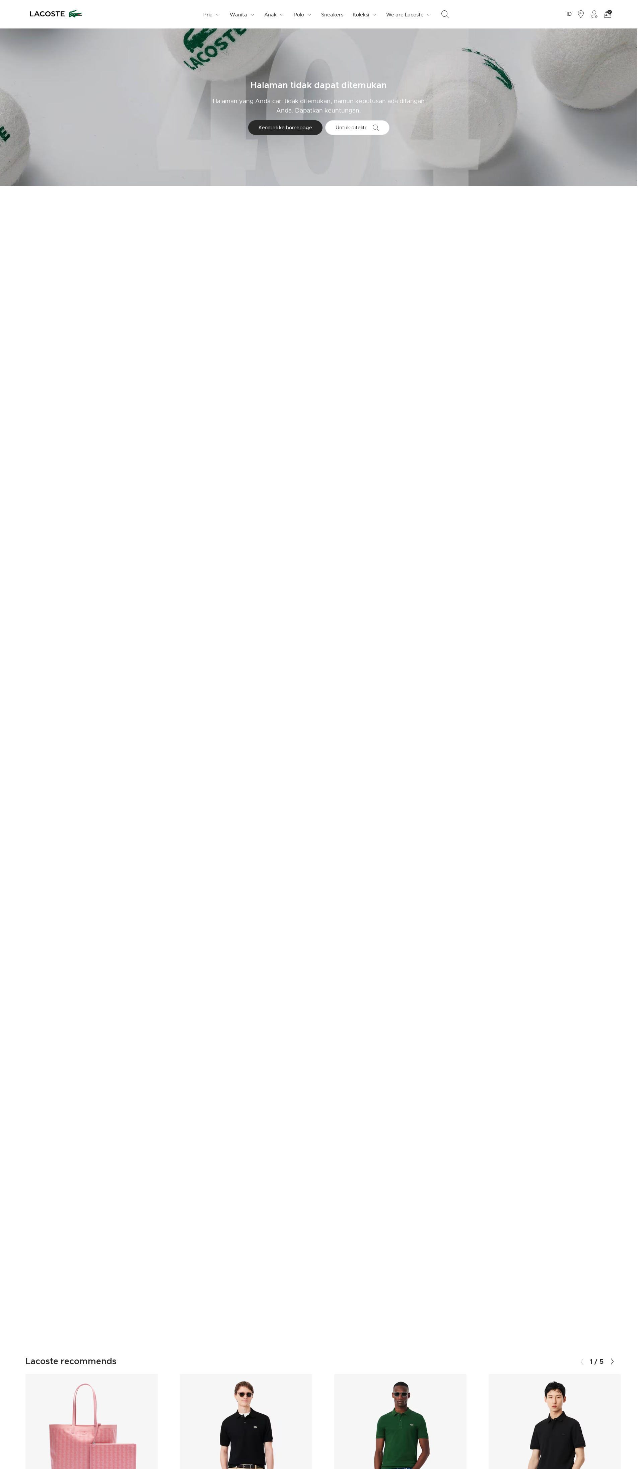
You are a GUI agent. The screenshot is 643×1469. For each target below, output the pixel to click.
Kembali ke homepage (285, 128)
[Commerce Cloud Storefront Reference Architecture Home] (55, 14)
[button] (612, 1361)
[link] (332, 14)
